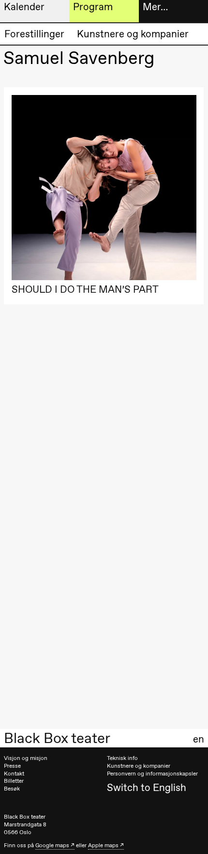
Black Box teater (57, 738)
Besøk (12, 788)
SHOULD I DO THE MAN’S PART (85, 289)
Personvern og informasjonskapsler (152, 773)
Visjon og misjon (25, 758)
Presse (12, 766)
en (198, 739)
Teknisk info (122, 758)
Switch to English (146, 787)
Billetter (14, 781)
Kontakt (14, 773)
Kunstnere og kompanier (133, 33)
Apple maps (103, 845)
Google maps (52, 845)
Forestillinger (34, 33)
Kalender (24, 6)
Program (93, 6)
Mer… (155, 6)
